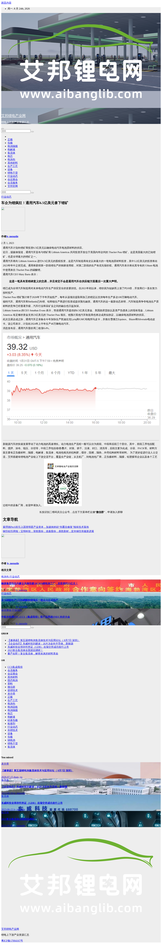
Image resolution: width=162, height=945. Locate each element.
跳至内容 (6, 2)
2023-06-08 (7, 825)
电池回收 (13, 707)
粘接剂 (11, 723)
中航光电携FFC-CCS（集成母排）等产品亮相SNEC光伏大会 (35, 616)
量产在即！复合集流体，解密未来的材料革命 (33, 653)
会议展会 (13, 179)
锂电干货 (13, 172)
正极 (10, 139)
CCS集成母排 (15, 667)
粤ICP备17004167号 (12, 940)
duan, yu (18, 777)
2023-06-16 (7, 793)
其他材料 (13, 162)
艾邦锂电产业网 (13, 116)
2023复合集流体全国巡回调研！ (25, 650)
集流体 (11, 152)
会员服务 (13, 182)
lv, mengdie (12, 236)
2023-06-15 (7, 809)
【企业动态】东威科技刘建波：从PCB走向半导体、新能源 (40, 643)
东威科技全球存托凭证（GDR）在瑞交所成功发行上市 (38, 647)
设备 (10, 169)
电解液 (11, 149)
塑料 (10, 683)
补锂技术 (13, 730)
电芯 (10, 156)
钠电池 (11, 740)
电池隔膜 (13, 146)
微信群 (11, 687)
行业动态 (13, 176)
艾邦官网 (13, 186)
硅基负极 (13, 720)
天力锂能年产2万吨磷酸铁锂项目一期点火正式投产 (29, 600)
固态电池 (13, 680)
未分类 (11, 693)
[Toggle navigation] (2, 128)
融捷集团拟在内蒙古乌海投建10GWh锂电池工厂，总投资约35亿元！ (39, 583)
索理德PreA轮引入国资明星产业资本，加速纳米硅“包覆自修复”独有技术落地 (46, 527)
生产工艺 (13, 166)
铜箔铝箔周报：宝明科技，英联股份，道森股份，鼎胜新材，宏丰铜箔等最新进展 (48, 531)
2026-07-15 (7, 777)
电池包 (11, 159)
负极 (10, 142)
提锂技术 (13, 690)
